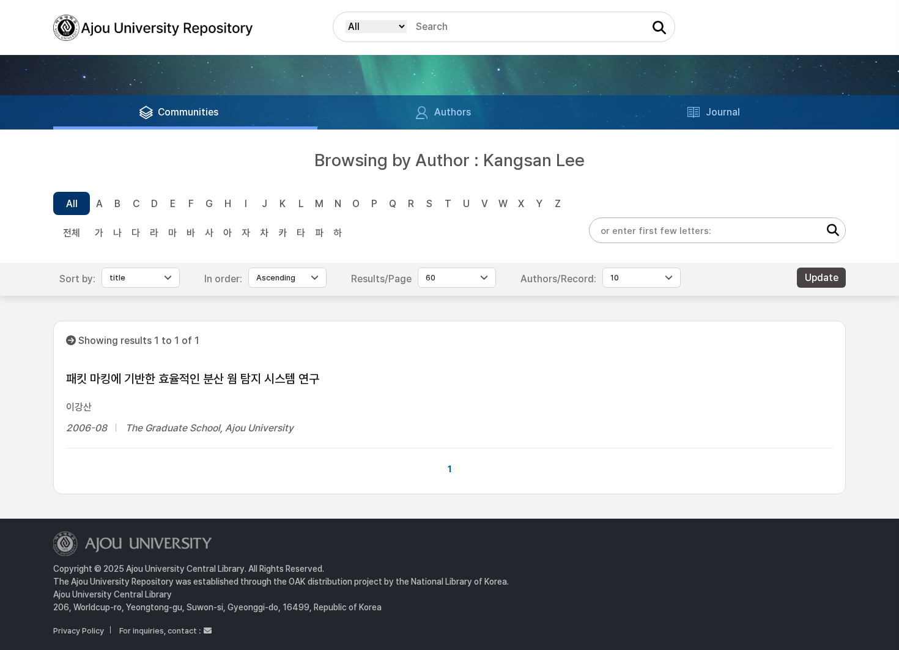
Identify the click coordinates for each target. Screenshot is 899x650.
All (72, 204)
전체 (71, 233)
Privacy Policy (78, 630)
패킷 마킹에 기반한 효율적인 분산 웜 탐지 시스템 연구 (192, 378)
